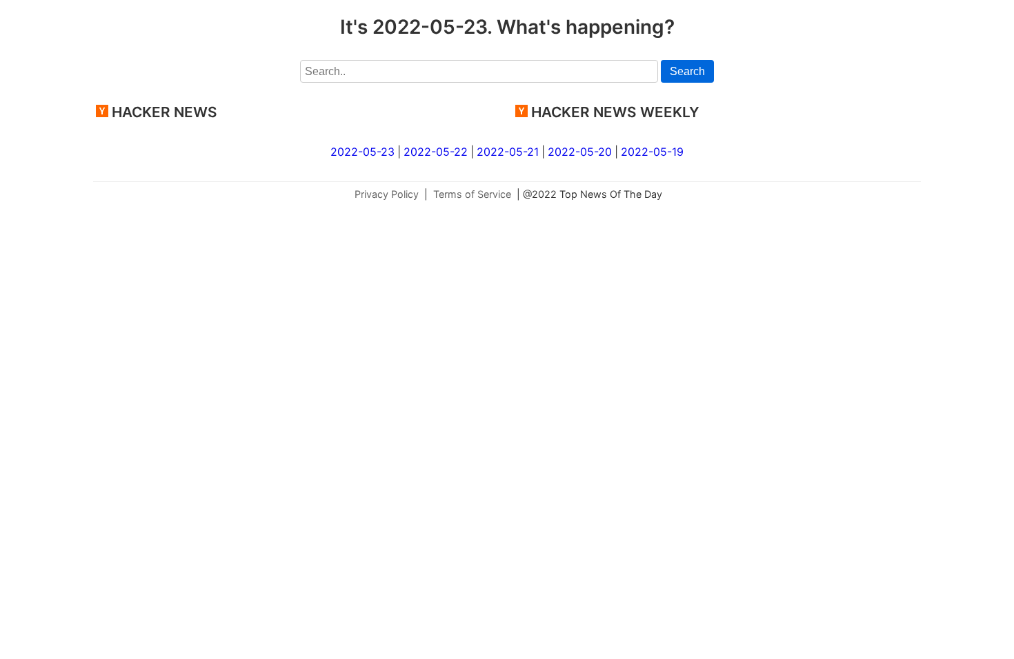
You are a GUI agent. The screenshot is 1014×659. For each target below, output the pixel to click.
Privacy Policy (387, 194)
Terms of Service (472, 194)
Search (687, 71)
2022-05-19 (652, 152)
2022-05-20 (580, 152)
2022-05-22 (436, 152)
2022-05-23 (362, 152)
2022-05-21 (508, 152)
